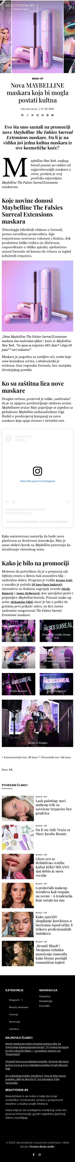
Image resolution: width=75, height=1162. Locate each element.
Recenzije (14, 1021)
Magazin (14, 1000)
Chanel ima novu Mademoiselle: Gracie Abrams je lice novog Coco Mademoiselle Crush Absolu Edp (37, 1065)
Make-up (37, 78)
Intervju (13, 1014)
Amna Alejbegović (28, 593)
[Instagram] (39, 1154)
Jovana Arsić (64, 580)
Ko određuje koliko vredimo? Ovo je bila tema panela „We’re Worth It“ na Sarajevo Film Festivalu (35, 1079)
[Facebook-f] (33, 1154)
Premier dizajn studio (41, 1146)
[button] (22, 115)
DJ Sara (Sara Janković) (47, 584)
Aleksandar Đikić (21, 602)
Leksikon (14, 1029)
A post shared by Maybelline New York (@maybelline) (37, 521)
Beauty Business (18, 1007)
